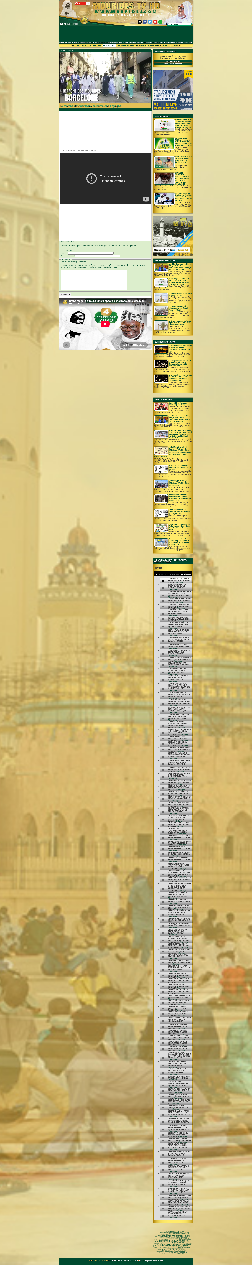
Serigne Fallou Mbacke (159, 1239)
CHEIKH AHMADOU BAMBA (171, 1246)
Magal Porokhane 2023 (182, 1244)
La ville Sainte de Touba (176, 1253)
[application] (173, 573)
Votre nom (64, 253)
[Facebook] (145, 22)
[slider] (188, 574)
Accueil (76, 45)
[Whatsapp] (160, 22)
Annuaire (133, 1261)
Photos (97, 45)
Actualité (108, 45)
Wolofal (160, 1248)
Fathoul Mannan (187, 1243)
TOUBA (178, 1241)
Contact (86, 45)
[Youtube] (155, 22)
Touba (175, 45)
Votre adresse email (68, 256)
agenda (149, 1261)
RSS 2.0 (142, 1261)
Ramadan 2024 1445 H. (162, 1246)
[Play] (159, 574)
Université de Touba (172, 1233)
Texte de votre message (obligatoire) (74, 262)
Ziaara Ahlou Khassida (168, 1243)
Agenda (165, 1245)
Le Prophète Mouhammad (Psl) (163, 1240)
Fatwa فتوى (185, 1240)
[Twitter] (150, 22)
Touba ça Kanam (163, 1236)
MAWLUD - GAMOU (178, 1248)
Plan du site (117, 1261)
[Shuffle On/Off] (168, 574)
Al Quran (141, 45)
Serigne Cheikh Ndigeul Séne (164, 1235)
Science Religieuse (158, 45)
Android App (158, 1261)
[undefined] (163, 581)
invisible (170, 1240)
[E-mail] (140, 22)
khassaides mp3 (126, 45)
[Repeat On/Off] (165, 574)
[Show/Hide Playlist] (170, 574)
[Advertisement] (126, 33)
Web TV (174, 1238)
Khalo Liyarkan (169, 1231)
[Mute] (185, 574)
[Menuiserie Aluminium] (173, 110)
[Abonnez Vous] (173, 256)
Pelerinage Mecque (174, 1246)
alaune (173, 1240)
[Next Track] (162, 574)
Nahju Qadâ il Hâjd (168, 1250)
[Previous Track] (156, 574)
